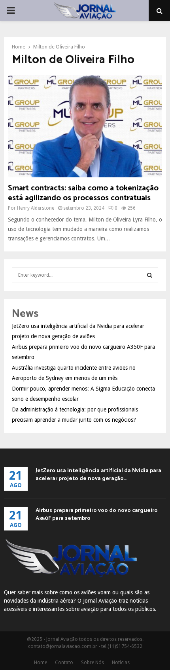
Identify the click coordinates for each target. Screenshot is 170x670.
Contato (64, 662)
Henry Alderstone (35, 208)
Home (40, 662)
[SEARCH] (149, 275)
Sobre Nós (92, 662)
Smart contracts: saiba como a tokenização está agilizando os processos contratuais (83, 193)
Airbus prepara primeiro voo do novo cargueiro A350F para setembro (97, 514)
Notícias (121, 662)
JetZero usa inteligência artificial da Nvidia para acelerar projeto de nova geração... (98, 474)
